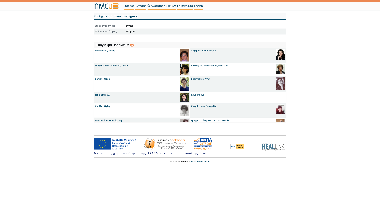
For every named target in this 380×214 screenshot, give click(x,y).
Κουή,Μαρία (197, 94)
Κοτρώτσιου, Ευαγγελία (204, 106)
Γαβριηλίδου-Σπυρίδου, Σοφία (111, 65)
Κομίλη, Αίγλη (102, 106)
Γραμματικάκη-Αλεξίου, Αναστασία (210, 120)
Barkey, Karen (102, 78)
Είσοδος (129, 6)
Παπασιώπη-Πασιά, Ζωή (108, 120)
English (198, 6)
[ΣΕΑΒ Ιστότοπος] (274, 146)
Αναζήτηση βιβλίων (163, 6)
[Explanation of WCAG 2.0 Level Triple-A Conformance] (237, 146)
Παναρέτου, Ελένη (105, 50)
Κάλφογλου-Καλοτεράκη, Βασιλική (209, 65)
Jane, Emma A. (102, 94)
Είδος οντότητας (104, 25)
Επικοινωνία (185, 6)
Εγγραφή (140, 6)
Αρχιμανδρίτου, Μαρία (203, 50)
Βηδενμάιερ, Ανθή (200, 78)
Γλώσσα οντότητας (106, 31)
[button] (149, 6)
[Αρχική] (107, 6)
